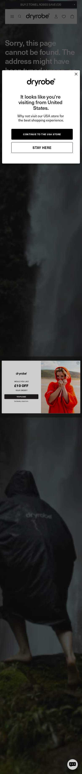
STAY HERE (42, 147)
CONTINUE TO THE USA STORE (42, 134)
